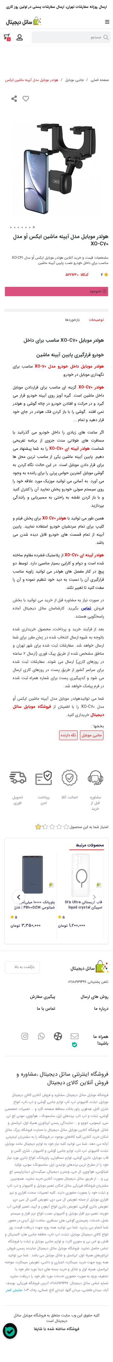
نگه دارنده (68, 735)
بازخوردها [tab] (72, 320)
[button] (94, 897)
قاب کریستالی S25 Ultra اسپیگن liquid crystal (83, 905)
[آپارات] (57, 1035)
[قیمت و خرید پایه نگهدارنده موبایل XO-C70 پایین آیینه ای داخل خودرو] (88, 967)
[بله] (74, 1044)
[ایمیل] (74, 1035)
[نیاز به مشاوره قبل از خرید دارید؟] (10, 1331)
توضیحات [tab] (96, 320)
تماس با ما (46, 1009)
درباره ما (101, 1009)
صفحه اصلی (100, 80)
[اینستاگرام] (24, 1035)
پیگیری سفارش (42, 997)
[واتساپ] (41, 1035)
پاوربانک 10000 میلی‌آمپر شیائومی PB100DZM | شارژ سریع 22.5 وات (34, 905)
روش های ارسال (94, 997)
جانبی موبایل (74, 80)
